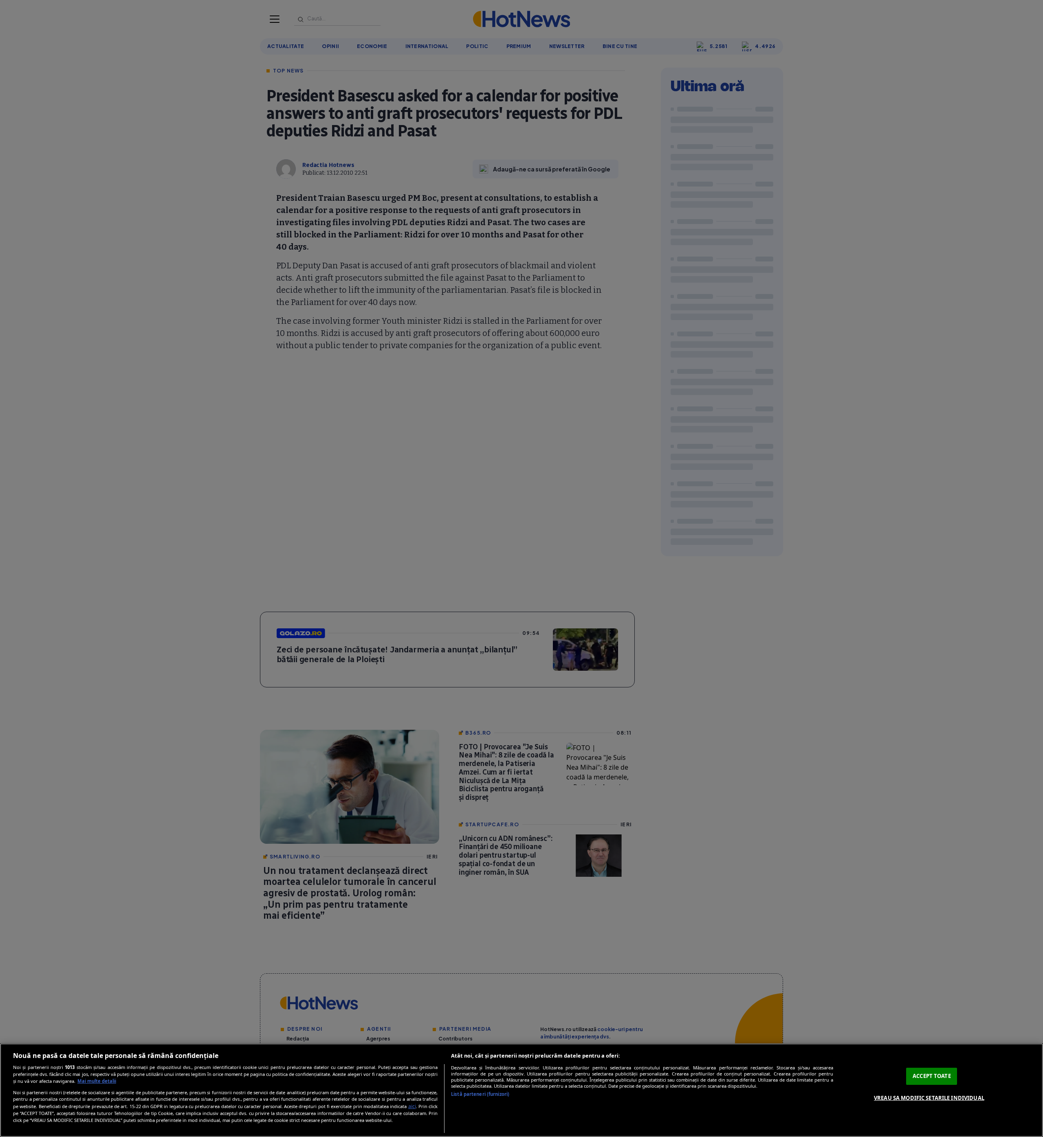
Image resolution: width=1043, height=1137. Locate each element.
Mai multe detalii (96, 1081)
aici (412, 1106)
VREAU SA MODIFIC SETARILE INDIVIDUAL (929, 1098)
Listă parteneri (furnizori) (480, 1094)
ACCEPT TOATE (932, 1076)
